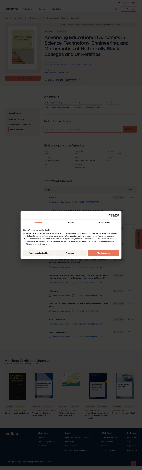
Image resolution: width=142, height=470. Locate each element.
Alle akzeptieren (103, 253)
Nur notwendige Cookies (38, 253)
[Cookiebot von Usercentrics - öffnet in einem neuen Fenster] (109, 215)
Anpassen (70, 253)
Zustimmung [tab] (37, 222)
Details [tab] (71, 222)
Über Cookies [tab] (104, 222)
